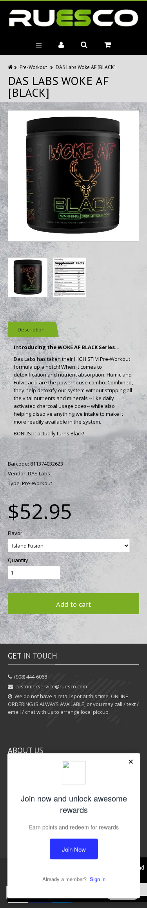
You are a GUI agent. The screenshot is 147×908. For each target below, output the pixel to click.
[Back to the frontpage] (11, 67)
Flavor (15, 533)
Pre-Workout (33, 67)
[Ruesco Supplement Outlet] (73, 18)
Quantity (18, 560)
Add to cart (73, 604)
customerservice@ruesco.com (51, 686)
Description (31, 329)
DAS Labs (39, 473)
